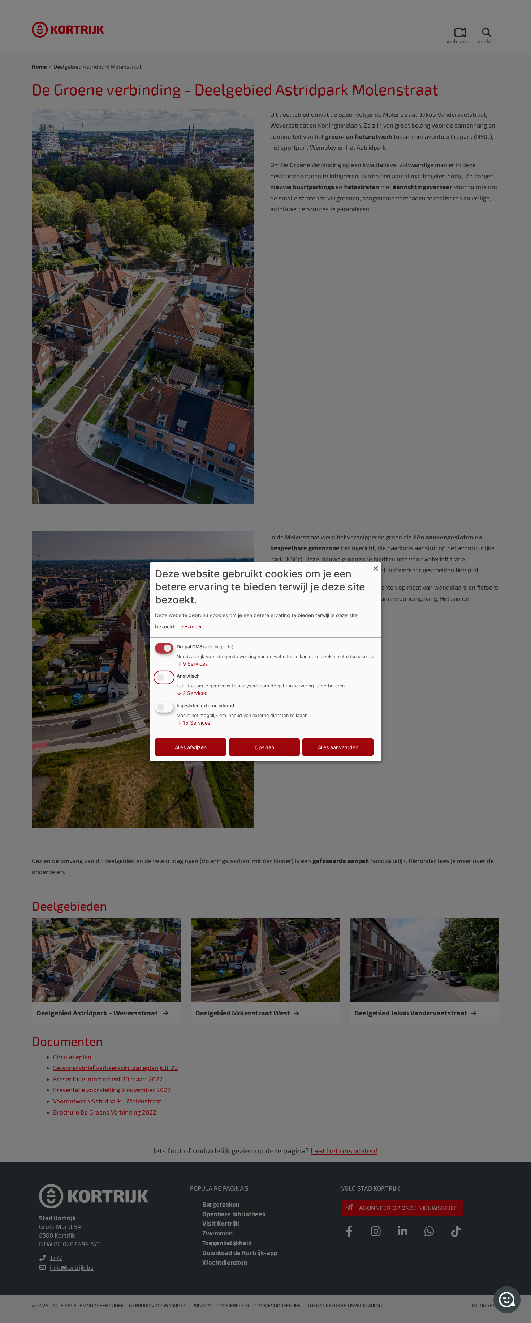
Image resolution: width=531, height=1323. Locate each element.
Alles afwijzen (191, 747)
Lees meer (189, 626)
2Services (192, 693)
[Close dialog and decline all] (375, 566)
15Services (193, 723)
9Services (192, 663)
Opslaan (264, 747)
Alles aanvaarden (338, 747)
